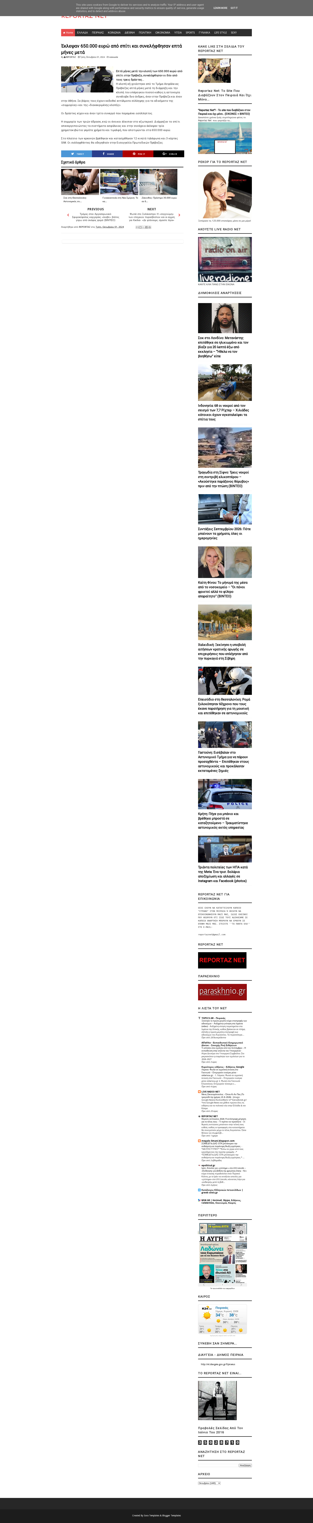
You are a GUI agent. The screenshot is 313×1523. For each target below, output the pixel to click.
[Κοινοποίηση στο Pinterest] (149, 227)
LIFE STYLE (220, 32)
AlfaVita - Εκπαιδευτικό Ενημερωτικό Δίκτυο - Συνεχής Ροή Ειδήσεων (222, 1044)
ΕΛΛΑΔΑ (82, 32)
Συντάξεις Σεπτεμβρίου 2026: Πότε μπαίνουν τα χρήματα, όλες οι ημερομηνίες (224, 533)
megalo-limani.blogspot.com (218, 1141)
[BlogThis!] (140, 227)
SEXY (234, 32)
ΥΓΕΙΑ (178, 32)
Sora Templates (151, 1515)
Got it (234, 8)
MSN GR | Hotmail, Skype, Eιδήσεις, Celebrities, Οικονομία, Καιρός (221, 1201)
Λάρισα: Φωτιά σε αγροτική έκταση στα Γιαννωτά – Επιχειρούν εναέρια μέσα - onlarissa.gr (219, 1072)
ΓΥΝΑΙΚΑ (204, 32)
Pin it (141, 154)
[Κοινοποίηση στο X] (143, 227)
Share (110, 154)
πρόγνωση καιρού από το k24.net (222, 1335)
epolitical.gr (208, 1165)
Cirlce (173, 154)
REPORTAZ (71, 57)
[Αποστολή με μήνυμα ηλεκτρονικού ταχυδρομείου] (137, 227)
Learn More (220, 8)
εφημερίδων (230, 1288)
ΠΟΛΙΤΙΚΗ (145, 32)
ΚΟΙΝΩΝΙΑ (114, 32)
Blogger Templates (171, 1515)
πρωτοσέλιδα (218, 1288)
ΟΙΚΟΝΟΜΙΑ (162, 32)
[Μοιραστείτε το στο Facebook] (146, 227)
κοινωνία (114, 57)
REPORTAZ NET (84, 16)
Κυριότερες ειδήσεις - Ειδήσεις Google (222, 1067)
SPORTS (190, 32)
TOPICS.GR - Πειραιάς (213, 1018)
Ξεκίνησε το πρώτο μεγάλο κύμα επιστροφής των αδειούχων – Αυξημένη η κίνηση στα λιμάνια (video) (224, 1024)
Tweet (80, 154)
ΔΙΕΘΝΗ (130, 32)
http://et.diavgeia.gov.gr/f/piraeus (218, 1364)
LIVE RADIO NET (210, 1091)
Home (69, 32)
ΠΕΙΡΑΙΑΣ (98, 32)
